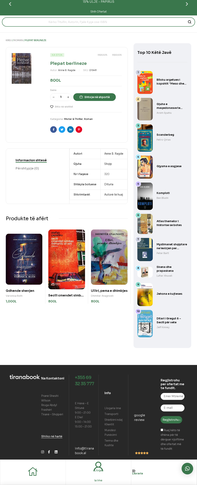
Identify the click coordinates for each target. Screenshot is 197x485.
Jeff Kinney (163, 327)
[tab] (31, 160)
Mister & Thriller (73, 119)
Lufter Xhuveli (164, 275)
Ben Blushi (162, 197)
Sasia (53, 90)
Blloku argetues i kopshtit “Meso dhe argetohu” (170, 83)
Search (189, 22)
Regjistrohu (171, 420)
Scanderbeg (165, 134)
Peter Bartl (163, 253)
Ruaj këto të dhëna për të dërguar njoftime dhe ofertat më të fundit (172, 439)
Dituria (108, 184)
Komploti (163, 193)
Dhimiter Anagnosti (102, 295)
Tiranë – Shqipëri (52, 414)
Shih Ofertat (98, 11)
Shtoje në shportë (97, 97)
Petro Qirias (164, 139)
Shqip (108, 164)
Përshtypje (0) (27, 168)
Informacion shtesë (31, 160)
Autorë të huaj (113, 194)
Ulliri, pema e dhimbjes (109, 291)
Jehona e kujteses (169, 293)
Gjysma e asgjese (169, 166)
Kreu (9, 40)
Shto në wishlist (64, 106)
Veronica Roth (14, 295)
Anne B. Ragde (66, 70)
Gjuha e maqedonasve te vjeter (168, 107)
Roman (18, 40)
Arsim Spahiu (164, 112)
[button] (10, 4)
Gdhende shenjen (20, 291)
